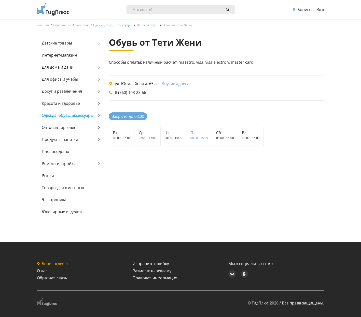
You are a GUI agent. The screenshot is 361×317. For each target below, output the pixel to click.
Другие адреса (175, 83)
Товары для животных (63, 187)
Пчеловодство (55, 151)
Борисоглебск (310, 9)
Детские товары (57, 43)
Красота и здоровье (61, 103)
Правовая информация (155, 278)
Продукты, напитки (60, 139)
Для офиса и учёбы (60, 79)
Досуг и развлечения (62, 91)
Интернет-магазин (59, 55)
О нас (42, 270)
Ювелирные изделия (62, 211)
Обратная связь (52, 278)
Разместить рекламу (152, 270)
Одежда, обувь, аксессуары (68, 115)
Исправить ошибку (151, 263)
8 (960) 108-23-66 (130, 92)
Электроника (54, 199)
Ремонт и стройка (59, 163)
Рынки (48, 175)
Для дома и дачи (57, 67)
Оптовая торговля (59, 127)
